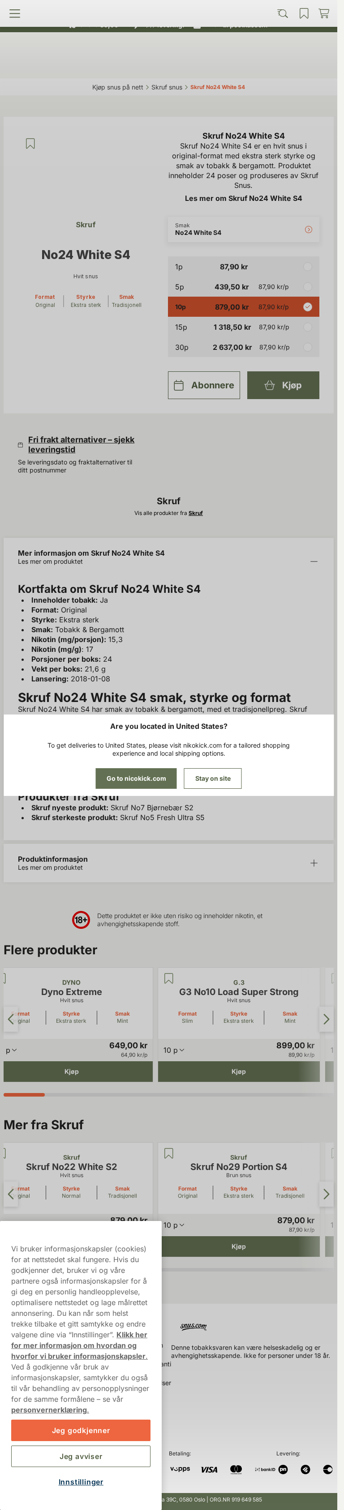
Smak (122, 1014)
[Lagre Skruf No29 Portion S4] (168, 1153)
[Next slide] (326, 1019)
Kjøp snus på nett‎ (117, 87)
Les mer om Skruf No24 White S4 (243, 198)
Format (187, 1014)
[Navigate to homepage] (254, 1324)
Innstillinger (81, 1481)
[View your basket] (292, 65)
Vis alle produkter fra (168, 513)
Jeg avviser (81, 1456)
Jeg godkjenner (81, 1430)
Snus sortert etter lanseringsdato (164, 9)
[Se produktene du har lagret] (209, 65)
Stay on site (213, 778)
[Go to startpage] (169, 46)
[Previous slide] (11, 1019)
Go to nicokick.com (136, 778)
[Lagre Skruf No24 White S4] (30, 143)
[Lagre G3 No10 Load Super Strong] (168, 978)
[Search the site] (127, 65)
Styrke (71, 1014)
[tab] (24, 1095)
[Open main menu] (45, 65)
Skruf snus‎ (166, 87)
